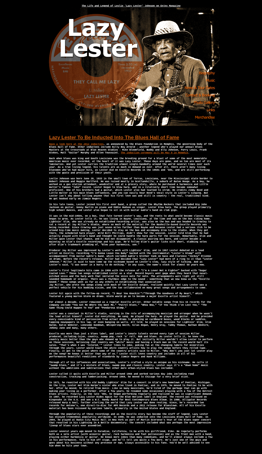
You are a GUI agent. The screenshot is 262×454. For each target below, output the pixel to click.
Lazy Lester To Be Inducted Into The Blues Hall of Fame (114, 137)
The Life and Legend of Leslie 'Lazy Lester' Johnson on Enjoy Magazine (131, 6)
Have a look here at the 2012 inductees (76, 144)
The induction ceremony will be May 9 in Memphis (154, 152)
